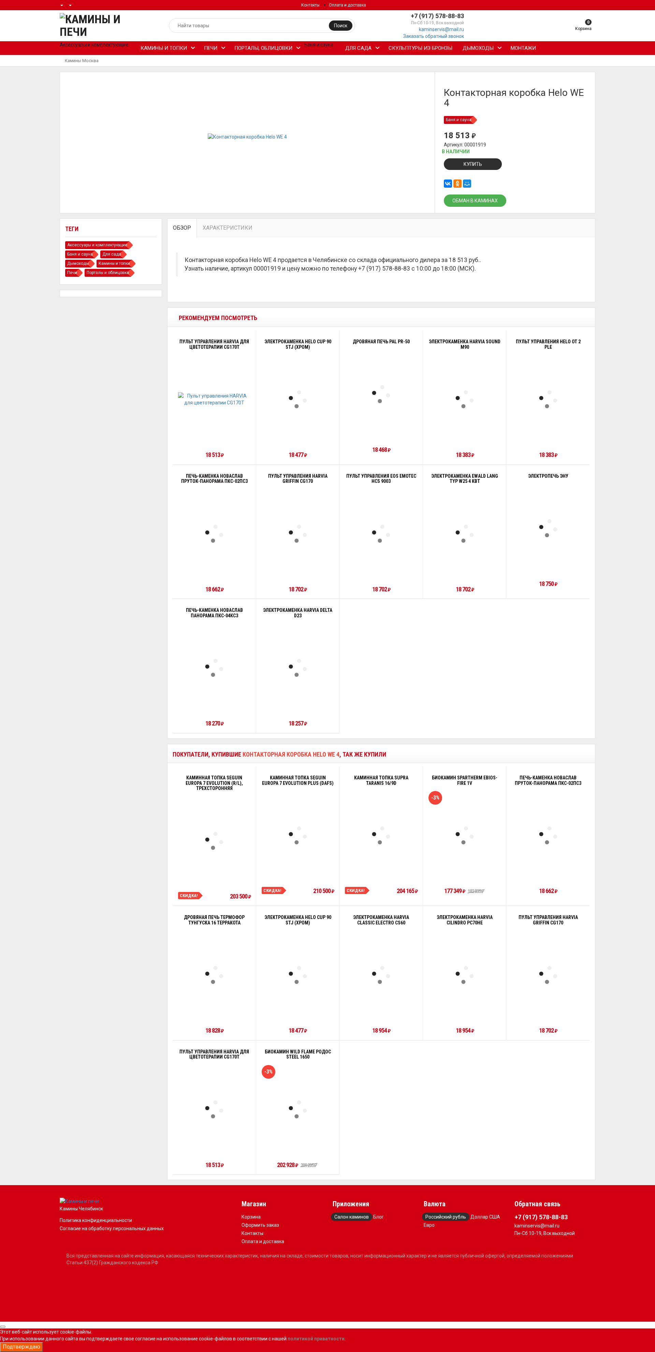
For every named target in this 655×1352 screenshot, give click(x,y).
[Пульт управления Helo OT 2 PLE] (548, 399)
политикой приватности (316, 1338)
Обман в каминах (475, 200)
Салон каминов (351, 1217)
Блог (378, 1217)
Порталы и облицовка (108, 272)
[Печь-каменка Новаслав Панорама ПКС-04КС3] (214, 667)
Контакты (310, 5)
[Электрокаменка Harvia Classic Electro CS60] (381, 974)
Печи (210, 48)
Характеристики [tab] (227, 228)
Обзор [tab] (182, 228)
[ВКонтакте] (448, 183)
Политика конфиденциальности (96, 1220)
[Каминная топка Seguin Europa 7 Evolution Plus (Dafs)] (297, 835)
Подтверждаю (21, 1346)
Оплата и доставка (347, 5)
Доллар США (485, 1217)
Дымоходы (478, 48)
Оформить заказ (260, 1225)
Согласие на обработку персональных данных (112, 1228)
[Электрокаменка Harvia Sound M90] (464, 399)
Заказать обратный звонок (433, 36)
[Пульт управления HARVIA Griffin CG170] (297, 533)
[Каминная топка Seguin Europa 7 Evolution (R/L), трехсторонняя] (214, 840)
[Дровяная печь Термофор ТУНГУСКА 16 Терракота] (214, 974)
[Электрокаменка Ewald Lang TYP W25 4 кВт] (464, 533)
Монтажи (523, 48)
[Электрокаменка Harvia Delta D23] (297, 667)
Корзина (251, 1217)
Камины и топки (164, 48)
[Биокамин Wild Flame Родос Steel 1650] (297, 1109)
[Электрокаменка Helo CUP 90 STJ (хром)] (297, 399)
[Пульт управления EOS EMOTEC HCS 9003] (381, 533)
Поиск (340, 25)
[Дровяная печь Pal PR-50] (381, 394)
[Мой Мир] (467, 183)
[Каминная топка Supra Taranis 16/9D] (381, 835)
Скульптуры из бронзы (420, 48)
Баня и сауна (458, 119)
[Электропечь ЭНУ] (548, 528)
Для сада (358, 48)
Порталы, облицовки (263, 48)
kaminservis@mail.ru (441, 29)
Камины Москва (82, 60)
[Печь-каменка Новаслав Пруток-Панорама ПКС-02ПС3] (214, 533)
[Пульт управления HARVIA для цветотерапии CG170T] (214, 399)
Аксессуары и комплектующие (97, 245)
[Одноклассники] (457, 183)
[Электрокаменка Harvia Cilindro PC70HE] (464, 974)
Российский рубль (445, 1217)
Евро (429, 1225)
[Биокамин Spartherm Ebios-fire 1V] (464, 835)
